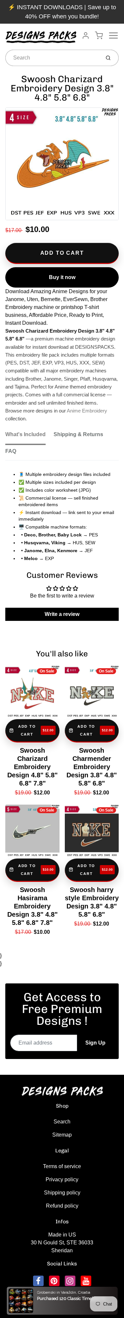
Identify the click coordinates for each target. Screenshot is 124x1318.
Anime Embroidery (87, 410)
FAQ (10, 451)
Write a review (62, 614)
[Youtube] (86, 1281)
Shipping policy (62, 1192)
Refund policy (62, 1206)
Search (62, 1121)
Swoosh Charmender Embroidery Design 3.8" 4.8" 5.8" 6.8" (91, 767)
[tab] (29, 436)
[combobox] (52, 58)
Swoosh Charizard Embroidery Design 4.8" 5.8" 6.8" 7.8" (32, 767)
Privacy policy (62, 1179)
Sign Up (95, 1043)
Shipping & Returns (78, 434)
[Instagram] (70, 1281)
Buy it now (62, 277)
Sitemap (62, 1135)
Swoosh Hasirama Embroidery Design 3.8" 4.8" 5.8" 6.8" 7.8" (32, 906)
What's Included (25, 434)
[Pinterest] (54, 1281)
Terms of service (62, 1166)
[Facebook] (38, 1281)
